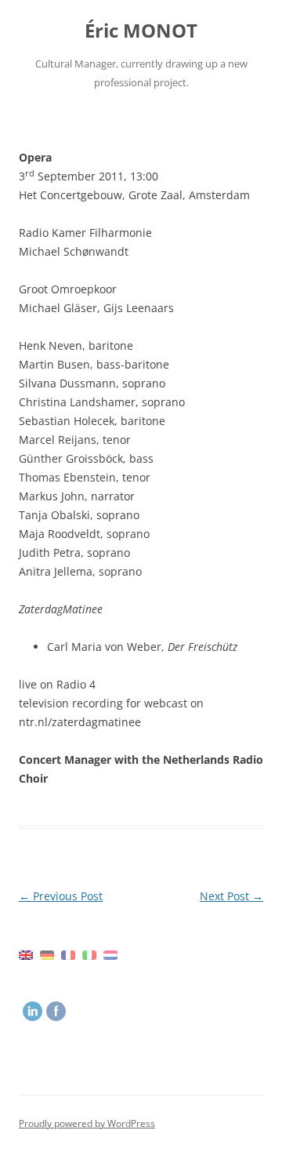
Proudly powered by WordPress (87, 1123)
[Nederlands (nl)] (110, 954)
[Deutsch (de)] (47, 954)
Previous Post (61, 896)
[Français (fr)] (68, 954)
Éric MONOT (141, 31)
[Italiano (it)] (89, 954)
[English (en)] (26, 954)
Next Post (231, 896)
